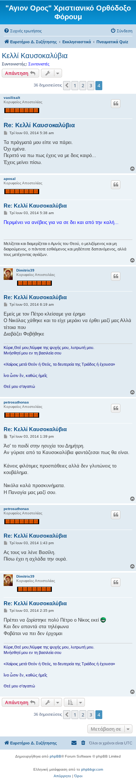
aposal (10, 179)
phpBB (55, 756)
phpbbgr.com (92, 769)
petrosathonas (16, 402)
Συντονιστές (38, 64)
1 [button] (75, 85)
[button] (66, 85)
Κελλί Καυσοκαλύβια (35, 56)
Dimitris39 (25, 270)
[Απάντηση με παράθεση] (115, 103)
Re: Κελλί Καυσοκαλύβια (39, 125)
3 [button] (91, 85)
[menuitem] (23, 31)
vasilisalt (12, 98)
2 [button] (83, 85)
